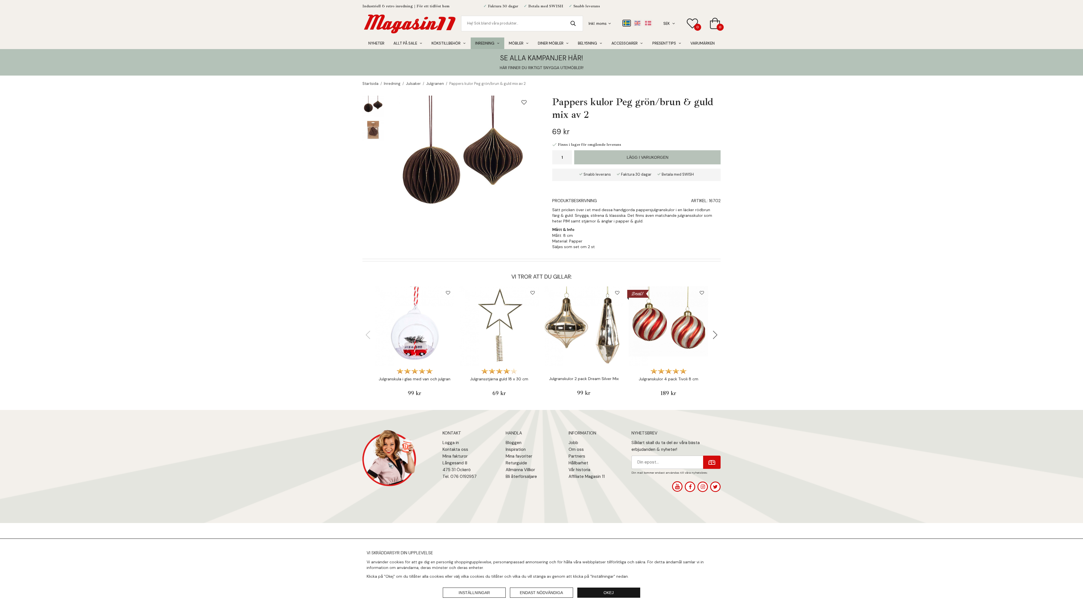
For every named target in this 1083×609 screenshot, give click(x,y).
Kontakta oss (455, 449)
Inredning (484, 43)
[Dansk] (648, 23)
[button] (715, 335)
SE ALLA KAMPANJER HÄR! (541, 58)
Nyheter (376, 43)
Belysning (587, 43)
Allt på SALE (405, 43)
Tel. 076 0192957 (460, 476)
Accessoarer (624, 43)
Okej (609, 592)
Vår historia (579, 470)
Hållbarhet (578, 463)
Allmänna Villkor (520, 470)
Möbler (516, 43)
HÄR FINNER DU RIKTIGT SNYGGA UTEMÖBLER (541, 67)
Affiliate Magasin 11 (587, 476)
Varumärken (702, 43)
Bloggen (513, 442)
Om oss (576, 449)
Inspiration (516, 449)
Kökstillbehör (446, 43)
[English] (637, 23)
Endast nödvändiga (541, 592)
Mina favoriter (519, 456)
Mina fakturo (454, 456)
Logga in (451, 442)
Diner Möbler (550, 43)
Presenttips (664, 43)
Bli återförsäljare (521, 476)
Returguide (516, 463)
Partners (577, 456)
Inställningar (474, 592)
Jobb (573, 442)
